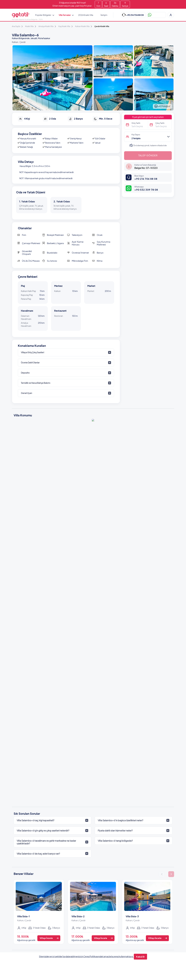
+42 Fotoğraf (164, 106)
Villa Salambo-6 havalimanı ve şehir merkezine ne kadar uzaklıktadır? (46, 842)
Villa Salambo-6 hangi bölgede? (115, 840)
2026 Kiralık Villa (85, 15)
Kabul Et (140, 956)
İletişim (104, 15)
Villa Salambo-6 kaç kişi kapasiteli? (35, 820)
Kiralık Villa (29, 26)
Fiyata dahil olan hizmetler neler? (115, 830)
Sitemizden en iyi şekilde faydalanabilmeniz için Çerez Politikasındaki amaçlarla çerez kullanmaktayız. (86, 956)
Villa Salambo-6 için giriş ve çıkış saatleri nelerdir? (43, 830)
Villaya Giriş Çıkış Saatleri (32, 352)
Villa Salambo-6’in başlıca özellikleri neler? (120, 820)
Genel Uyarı (26, 393)
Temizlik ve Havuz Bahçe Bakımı (35, 382)
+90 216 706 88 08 (145, 178)
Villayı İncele (46, 938)
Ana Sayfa (16, 26)
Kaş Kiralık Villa (64, 26)
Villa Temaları (65, 15)
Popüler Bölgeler (43, 15)
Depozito (25, 372)
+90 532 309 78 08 (146, 189)
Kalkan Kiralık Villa (82, 26)
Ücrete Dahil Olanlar (30, 362)
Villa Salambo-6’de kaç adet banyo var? (38, 853)
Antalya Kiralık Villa (46, 26)
